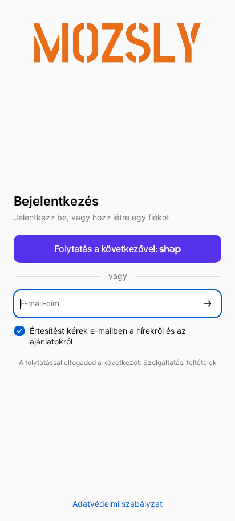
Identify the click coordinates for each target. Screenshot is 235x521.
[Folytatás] (207, 304)
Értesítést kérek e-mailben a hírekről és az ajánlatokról (108, 336)
